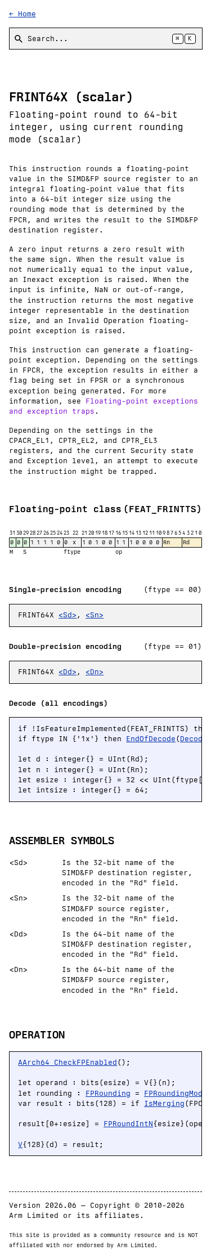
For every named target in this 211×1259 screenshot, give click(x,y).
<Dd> (68, 671)
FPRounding (108, 1093)
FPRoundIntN (128, 1123)
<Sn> (95, 615)
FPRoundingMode (175, 1093)
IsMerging (164, 1103)
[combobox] (106, 39)
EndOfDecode (151, 738)
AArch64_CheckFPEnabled (67, 1062)
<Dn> (95, 671)
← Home (22, 14)
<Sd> (68, 615)
